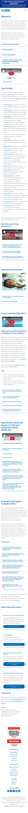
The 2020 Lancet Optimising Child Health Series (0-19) (12, 449)
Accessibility (7, 806)
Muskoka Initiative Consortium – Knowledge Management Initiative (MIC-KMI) (12, 586)
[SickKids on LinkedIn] (19, 791)
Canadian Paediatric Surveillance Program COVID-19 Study (13, 297)
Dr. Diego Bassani (7, 116)
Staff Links (14, 783)
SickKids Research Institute (20, 98)
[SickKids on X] (14, 791)
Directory (14, 758)
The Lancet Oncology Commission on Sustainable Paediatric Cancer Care (11, 410)
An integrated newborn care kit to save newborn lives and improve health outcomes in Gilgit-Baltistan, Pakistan (12, 246)
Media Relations (14, 775)
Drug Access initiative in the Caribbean (12, 401)
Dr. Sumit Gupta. (11, 361)
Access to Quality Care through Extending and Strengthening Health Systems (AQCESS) (12, 555)
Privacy (11, 806)
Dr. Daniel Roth (6, 193)
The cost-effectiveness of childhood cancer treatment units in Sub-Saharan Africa (12, 391)
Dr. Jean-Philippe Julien (9, 154)
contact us (17, 600)
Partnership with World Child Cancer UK (12, 405)
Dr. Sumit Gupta (7, 150)
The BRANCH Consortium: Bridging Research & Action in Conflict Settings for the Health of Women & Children (12, 470)
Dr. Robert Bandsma (8, 104)
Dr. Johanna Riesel (7, 189)
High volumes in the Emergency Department (14, 2)
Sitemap (22, 806)
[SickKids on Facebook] (11, 791)
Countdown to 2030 (7, 457)
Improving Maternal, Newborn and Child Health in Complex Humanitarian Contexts (13, 560)
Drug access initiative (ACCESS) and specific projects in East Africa (11, 397)
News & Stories (14, 756)
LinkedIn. (3, 703)
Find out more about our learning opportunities (14, 686)
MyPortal (13, 782)
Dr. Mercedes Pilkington (9, 176)
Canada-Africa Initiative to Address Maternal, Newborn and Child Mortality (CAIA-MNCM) (12, 548)
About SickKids (14, 752)
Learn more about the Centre (14, 626)
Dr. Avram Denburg (7, 140)
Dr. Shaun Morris (7, 158)
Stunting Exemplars (7, 453)
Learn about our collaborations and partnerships (14, 664)
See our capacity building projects (14, 644)
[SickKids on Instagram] (8, 791)
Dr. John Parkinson (7, 170)
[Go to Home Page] (5, 10)
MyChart (13, 760)
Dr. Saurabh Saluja (7, 201)
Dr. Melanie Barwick (8, 110)
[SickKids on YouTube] (16, 791)
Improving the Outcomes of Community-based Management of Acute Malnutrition (13, 257)
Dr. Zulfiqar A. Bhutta (8, 126)
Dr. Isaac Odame (7, 166)
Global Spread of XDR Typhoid (10, 301)
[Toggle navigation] (25, 10)
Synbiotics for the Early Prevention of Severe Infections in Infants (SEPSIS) (11, 252)
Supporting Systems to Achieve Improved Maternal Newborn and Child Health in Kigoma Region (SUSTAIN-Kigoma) (12, 566)
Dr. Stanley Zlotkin (7, 205)
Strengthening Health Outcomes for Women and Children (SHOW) (11, 572)
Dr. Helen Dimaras (7, 146)
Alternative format (7, 81)
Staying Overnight (14, 754)
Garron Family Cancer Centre (19, 365)
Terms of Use (17, 806)
